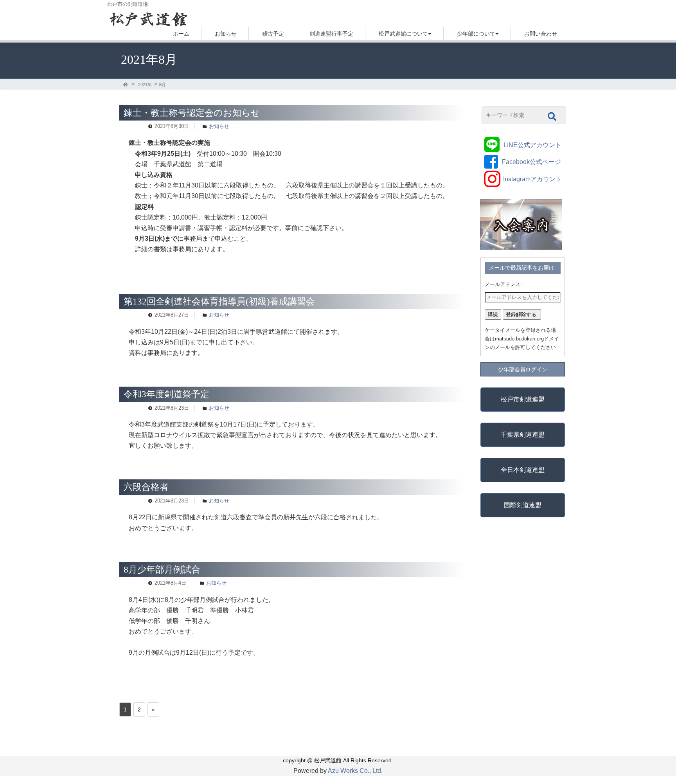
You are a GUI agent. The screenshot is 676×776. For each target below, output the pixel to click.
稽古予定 (273, 34)
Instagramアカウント (532, 179)
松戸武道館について (403, 34)
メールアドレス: (503, 284)
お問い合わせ (540, 34)
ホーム (181, 34)
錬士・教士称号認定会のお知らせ (192, 113)
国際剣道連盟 (522, 505)
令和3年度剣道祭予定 (166, 394)
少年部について (476, 34)
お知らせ (226, 34)
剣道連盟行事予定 (331, 34)
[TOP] (126, 84)
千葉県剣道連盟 (523, 434)
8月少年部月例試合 (162, 569)
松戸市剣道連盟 (523, 399)
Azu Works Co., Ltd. (355, 770)
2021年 (145, 84)
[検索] (552, 116)
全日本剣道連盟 (523, 469)
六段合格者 (146, 487)
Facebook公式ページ (531, 161)
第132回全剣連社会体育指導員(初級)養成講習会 (219, 301)
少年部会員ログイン (522, 369)
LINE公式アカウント (532, 145)
